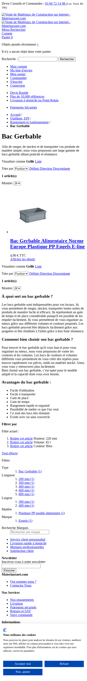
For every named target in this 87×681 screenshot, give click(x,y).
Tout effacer (10, 453)
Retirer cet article (21, 438)
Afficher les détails (22, 259)
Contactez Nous (20, 585)
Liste (38, 161)
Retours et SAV (20, 611)
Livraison (16, 603)
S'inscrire (16, 81)
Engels (25, 520)
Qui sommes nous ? (23, 581)
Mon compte (18, 66)
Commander (18, 78)
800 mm (26, 494)
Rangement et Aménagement (29, 122)
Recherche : (10, 59)
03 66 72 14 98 (55, 3)
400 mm (26, 486)
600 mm (26, 490)
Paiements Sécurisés (23, 107)
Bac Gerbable (30, 471)
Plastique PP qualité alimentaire (42, 513)
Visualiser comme (13, 161)
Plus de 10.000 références (27, 96)
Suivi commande (21, 615)
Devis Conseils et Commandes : (23, 3)
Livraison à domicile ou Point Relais (34, 100)
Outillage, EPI (19, 118)
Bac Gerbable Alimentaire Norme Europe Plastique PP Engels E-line (47, 243)
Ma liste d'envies (21, 70)
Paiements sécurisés (23, 607)
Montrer (7, 183)
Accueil (15, 114)
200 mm (26, 479)
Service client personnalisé (27, 539)
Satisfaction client (22, 551)
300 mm (26, 483)
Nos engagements (22, 600)
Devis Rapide (19, 92)
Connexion (17, 85)
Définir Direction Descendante (49, 168)
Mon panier (18, 74)
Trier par (7, 168)
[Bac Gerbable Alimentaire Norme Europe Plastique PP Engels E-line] (32, 232)
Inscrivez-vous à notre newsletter (23, 562)
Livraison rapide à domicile (28, 543)
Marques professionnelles (27, 547)
